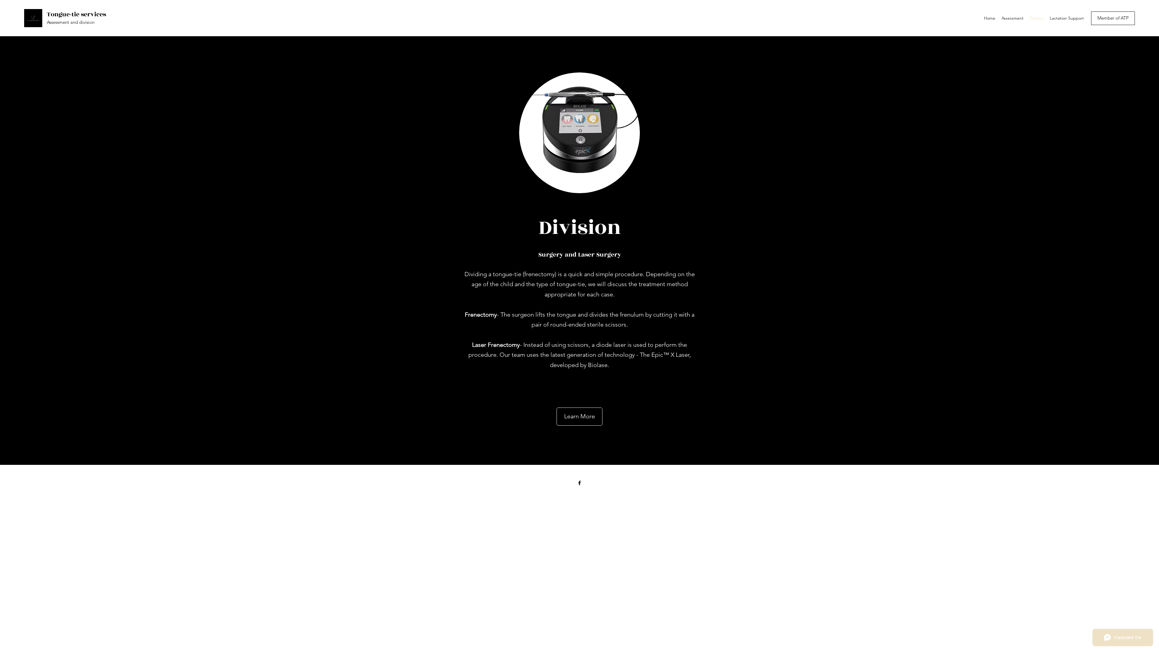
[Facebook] (579, 483)
